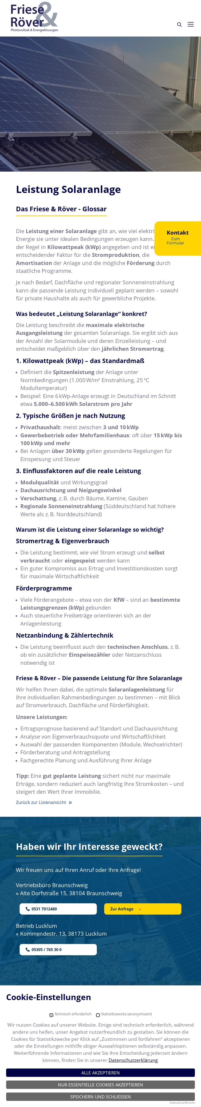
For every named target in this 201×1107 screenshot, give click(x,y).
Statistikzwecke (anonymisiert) (126, 1014)
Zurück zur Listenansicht (41, 802)
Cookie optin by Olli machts (182, 1102)
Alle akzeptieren (100, 1073)
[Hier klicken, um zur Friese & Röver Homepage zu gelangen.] (35, 17)
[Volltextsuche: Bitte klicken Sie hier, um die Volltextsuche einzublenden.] (179, 24)
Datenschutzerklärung (133, 1060)
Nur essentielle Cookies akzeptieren (100, 1085)
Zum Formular (175, 241)
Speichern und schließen (100, 1097)
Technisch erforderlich (72, 1014)
